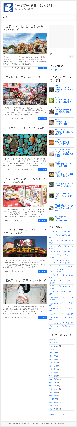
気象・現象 (53, 386)
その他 (51, 339)
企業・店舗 (20, 68)
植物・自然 (28, 169)
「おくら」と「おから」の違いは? (61, 266)
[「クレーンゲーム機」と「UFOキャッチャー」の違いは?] (25, 186)
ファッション (21, 169)
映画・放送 (53, 376)
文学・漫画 (23, 317)
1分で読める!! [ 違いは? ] (33, 5)
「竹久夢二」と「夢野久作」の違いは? (24, 280)
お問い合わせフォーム (56, 415)
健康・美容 (53, 356)
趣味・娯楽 (20, 220)
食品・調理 (53, 409)
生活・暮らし (53, 389)
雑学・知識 (53, 402)
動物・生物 (53, 359)
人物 (18, 317)
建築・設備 (53, 366)
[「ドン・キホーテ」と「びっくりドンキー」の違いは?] (25, 236)
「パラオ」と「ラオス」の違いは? (61, 323)
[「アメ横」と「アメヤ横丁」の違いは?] (25, 84)
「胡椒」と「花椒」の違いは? (59, 231)
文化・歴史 (53, 369)
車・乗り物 (53, 399)
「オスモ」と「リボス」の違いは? (61, 314)
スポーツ (52, 343)
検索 (50, 54)
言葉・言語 (53, 392)
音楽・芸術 (53, 405)
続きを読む (42, 68)
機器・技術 (53, 382)
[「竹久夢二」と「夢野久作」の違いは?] (25, 284)
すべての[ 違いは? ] (55, 70)
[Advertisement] (61, 36)
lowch (8, 68)
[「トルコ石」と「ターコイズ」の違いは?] (25, 135)
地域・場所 (27, 68)
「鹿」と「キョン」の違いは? (59, 251)
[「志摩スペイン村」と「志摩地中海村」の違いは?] (25, 33)
